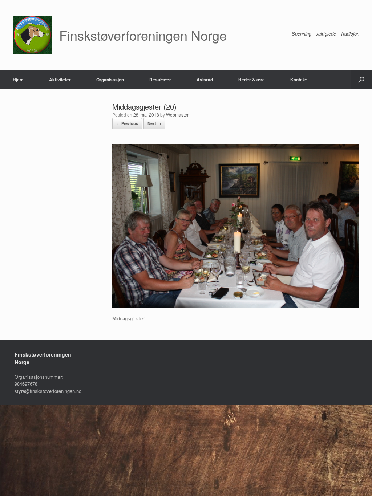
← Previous (127, 123)
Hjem (18, 79)
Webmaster (177, 114)
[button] (361, 79)
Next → (154, 123)
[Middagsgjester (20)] (235, 305)
